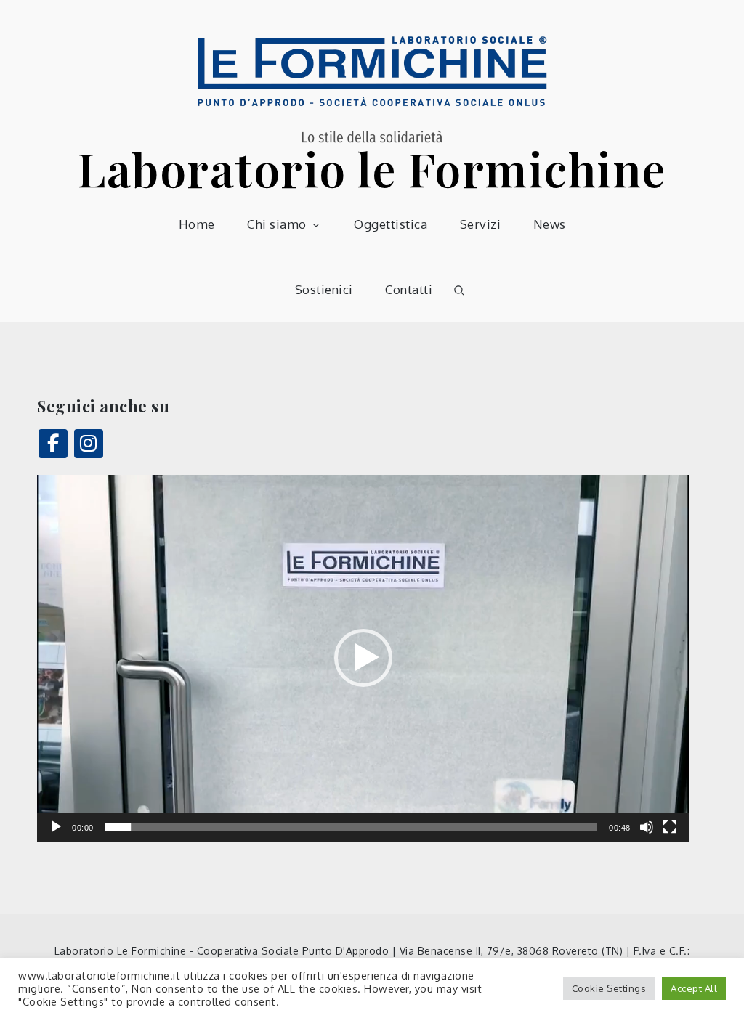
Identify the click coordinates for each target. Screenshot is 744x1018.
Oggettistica (390, 224)
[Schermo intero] (670, 827)
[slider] (351, 827)
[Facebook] (53, 443)
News (549, 224)
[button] (363, 658)
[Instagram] (88, 443)
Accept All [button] (694, 988)
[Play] (56, 827)
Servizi (480, 224)
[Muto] (646, 827)
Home (197, 224)
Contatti (408, 289)
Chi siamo (277, 224)
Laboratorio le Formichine (372, 168)
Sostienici (324, 289)
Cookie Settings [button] (609, 988)
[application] (363, 658)
